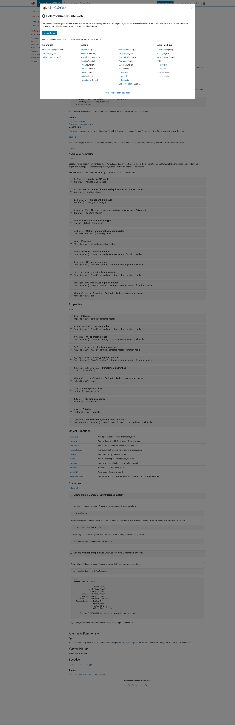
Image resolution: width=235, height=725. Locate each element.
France (83, 69)
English (124, 76)
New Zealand (162, 57)
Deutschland (86, 57)
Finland (84, 65)
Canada (45, 53)
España (84, 61)
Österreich (123, 57)
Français (125, 80)
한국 (159, 76)
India (159, 53)
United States (47, 57)
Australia (161, 50)
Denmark (84, 53)
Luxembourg (86, 80)
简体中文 (163, 65)
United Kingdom (125, 84)
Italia (83, 76)
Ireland (83, 72)
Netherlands (124, 50)
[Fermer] (192, 8)
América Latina (48, 50)
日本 (159, 72)
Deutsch (124, 72)
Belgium (84, 50)
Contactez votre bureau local (117, 93)
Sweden (122, 65)
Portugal (122, 61)
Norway (122, 53)
